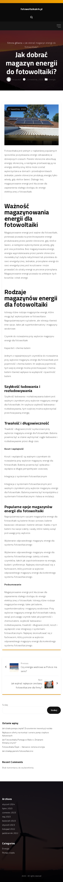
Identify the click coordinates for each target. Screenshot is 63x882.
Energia (51, 79)
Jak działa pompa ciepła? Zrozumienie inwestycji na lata (27, 728)
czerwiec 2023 (9, 812)
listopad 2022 (8, 829)
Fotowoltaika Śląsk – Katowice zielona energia (23, 747)
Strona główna (14, 43)
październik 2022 (10, 833)
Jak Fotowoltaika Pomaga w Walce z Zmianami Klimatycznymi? (22, 741)
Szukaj (5, 704)
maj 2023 (6, 817)
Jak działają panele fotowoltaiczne (17, 751)
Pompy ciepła (8, 853)
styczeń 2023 (8, 825)
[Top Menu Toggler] (59, 26)
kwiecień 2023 (9, 821)
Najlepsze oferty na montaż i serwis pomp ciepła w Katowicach (25, 734)
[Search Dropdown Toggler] (31, 17)
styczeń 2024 (8, 804)
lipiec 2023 (7, 808)
